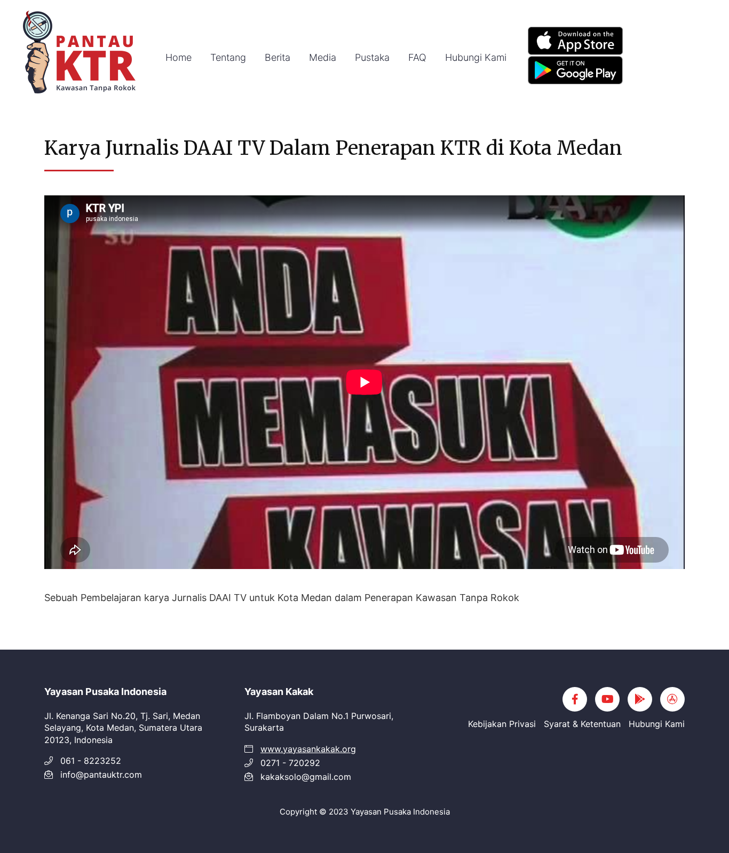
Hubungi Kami (475, 57)
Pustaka (372, 57)
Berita (277, 57)
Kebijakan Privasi (502, 723)
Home (178, 57)
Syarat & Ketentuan (582, 723)
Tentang (228, 57)
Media (322, 57)
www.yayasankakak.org (308, 749)
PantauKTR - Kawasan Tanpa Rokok (80, 53)
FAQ (417, 57)
